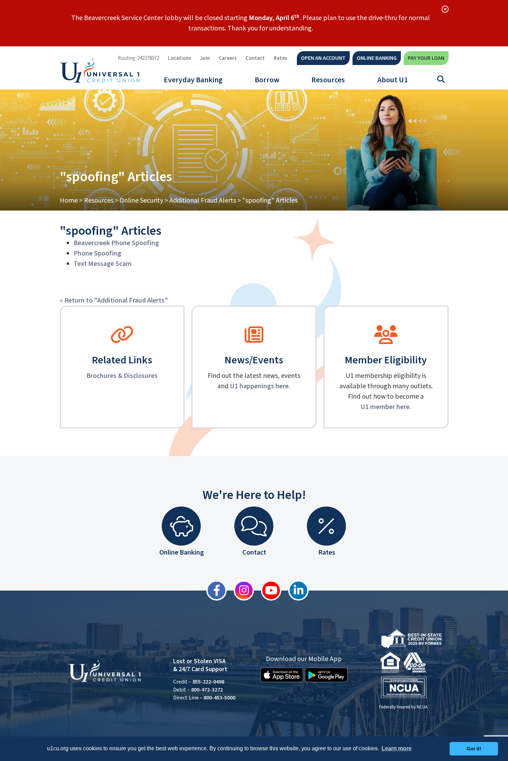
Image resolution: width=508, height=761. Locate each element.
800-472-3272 (207, 690)
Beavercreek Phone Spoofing (116, 243)
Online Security (141, 200)
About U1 (392, 79)
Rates (280, 58)
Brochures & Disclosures (122, 376)
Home (69, 200)
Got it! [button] (474, 748)
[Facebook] (213, 590)
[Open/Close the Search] (441, 79)
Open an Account (323, 58)
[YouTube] (267, 590)
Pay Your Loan (426, 58)
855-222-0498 (208, 682)
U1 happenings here (259, 386)
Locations (179, 58)
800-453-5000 (219, 698)
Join (205, 58)
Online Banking (377, 58)
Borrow (267, 79)
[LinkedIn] (295, 590)
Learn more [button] (397, 748)
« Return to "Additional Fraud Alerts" (114, 300)
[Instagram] (240, 590)
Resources (328, 79)
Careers (228, 58)
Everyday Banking (193, 79)
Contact (255, 58)
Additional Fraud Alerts (202, 200)
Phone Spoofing (97, 253)
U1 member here (385, 407)
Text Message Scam (103, 264)
